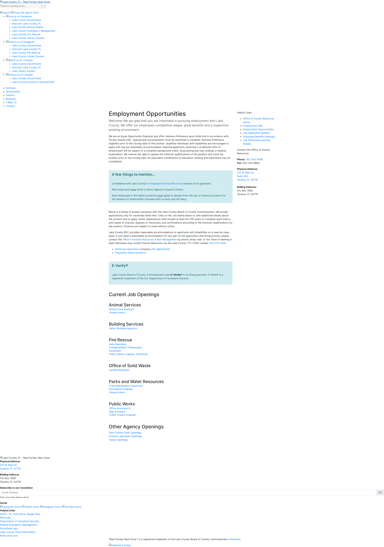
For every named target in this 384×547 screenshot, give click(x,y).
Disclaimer (235, 539)
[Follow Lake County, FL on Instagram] (50, 506)
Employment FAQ (252, 125)
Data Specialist (117, 344)
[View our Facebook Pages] (19, 16)
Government (13, 91)
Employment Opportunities (258, 129)
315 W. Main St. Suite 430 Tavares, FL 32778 (247, 176)
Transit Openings (118, 439)
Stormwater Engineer (121, 389)
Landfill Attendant (119, 369)
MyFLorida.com (9, 535)
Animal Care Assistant (121, 309)
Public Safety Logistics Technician (128, 354)
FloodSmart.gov (9, 528)
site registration (160, 249)
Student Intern (117, 312)
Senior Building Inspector (123, 328)
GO (380, 492)
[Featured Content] (120, 544)
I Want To (11, 102)
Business (11, 98)
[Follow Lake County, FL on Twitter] (30, 506)
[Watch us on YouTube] (19, 59)
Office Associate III (119, 408)
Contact (10, 105)
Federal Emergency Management (18, 524)
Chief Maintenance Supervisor (126, 385)
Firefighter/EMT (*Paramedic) (125, 347)
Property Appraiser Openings (125, 436)
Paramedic (115, 350)
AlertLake (5, 517)
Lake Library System (23, 70)
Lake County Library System (28, 37)
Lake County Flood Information (17, 531)
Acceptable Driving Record (164, 183)
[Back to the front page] (25, 1)
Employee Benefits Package (259, 136)
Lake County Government (26, 19)
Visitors (10, 95)
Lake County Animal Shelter (28, 27)
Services (11, 87)
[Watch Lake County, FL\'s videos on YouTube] (71, 506)
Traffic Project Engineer (122, 414)
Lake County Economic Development (33, 81)
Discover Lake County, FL (26, 23)
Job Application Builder (256, 132)
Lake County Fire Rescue (26, 34)
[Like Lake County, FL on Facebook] (10, 506)
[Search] (5, 12)
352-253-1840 (217, 243)
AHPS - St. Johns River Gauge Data (20, 513)
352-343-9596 (254, 159)
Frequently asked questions (130, 252)
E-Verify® (176, 274)
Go (42, 5)
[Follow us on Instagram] (20, 41)
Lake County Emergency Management (33, 30)
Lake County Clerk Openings (125, 432)
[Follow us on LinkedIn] (19, 74)
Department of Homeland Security (19, 521)
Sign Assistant (117, 411)
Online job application (127, 249)
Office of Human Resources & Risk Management (150, 239)
